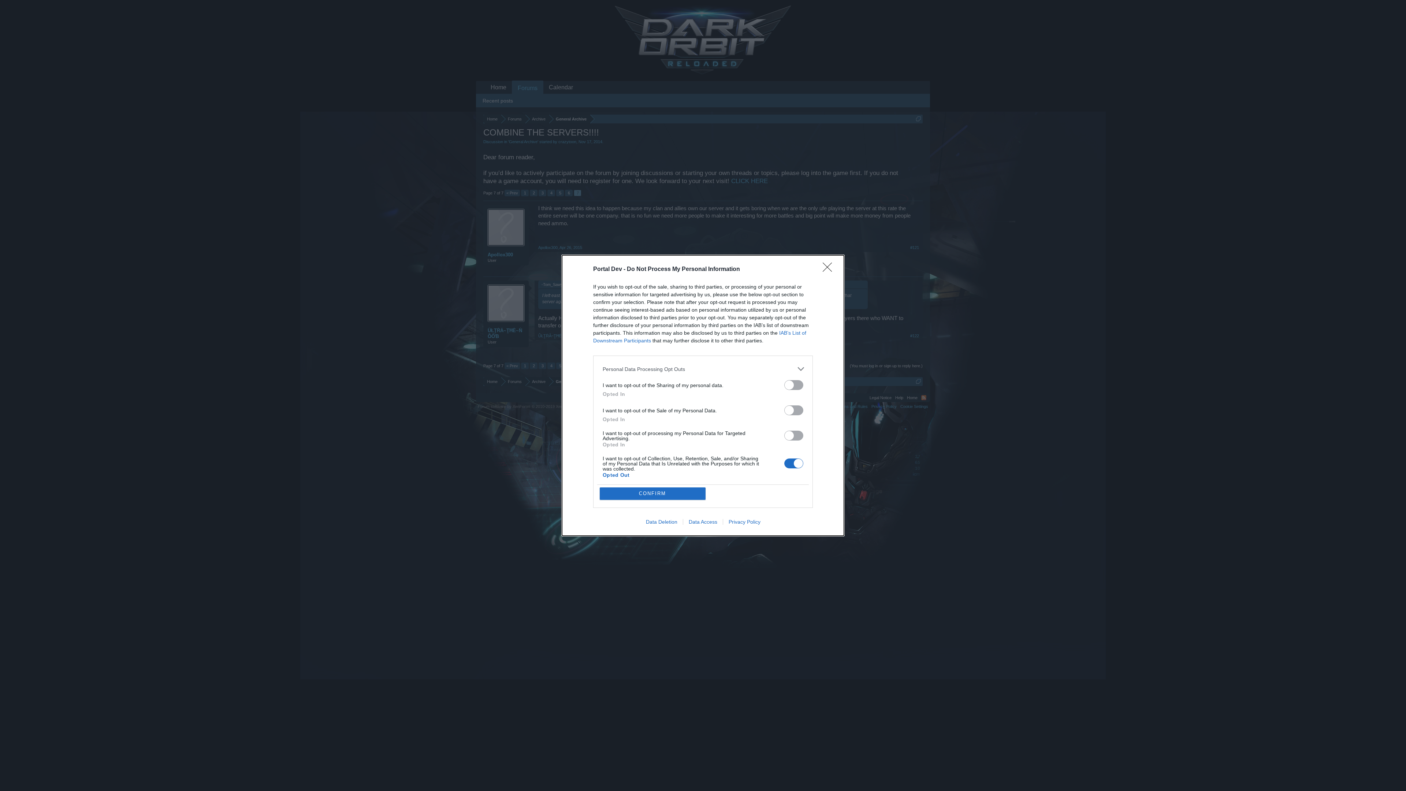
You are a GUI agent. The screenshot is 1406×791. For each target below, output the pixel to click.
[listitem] (703, 369)
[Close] (830, 269)
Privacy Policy (744, 522)
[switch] (793, 385)
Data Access (703, 522)
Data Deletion (661, 522)
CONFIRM (652, 493)
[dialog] (703, 395)
